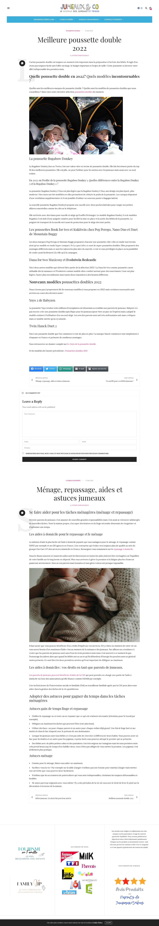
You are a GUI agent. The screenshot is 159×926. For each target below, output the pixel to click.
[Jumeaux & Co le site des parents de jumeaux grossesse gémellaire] (79, 8)
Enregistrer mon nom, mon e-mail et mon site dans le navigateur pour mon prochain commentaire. (67, 453)
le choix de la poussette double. (81, 344)
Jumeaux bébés (66, 19)
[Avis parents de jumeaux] (129, 890)
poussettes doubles (83, 92)
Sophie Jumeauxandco (80, 55)
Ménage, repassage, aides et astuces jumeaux (79, 493)
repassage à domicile (123, 549)
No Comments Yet (33, 393)
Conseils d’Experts (113, 19)
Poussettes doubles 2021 (76, 350)
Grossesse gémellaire (44, 19)
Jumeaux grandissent (89, 19)
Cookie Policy (97, 923)
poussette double (73, 31)
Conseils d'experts (73, 480)
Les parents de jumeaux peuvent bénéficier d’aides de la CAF (57, 675)
